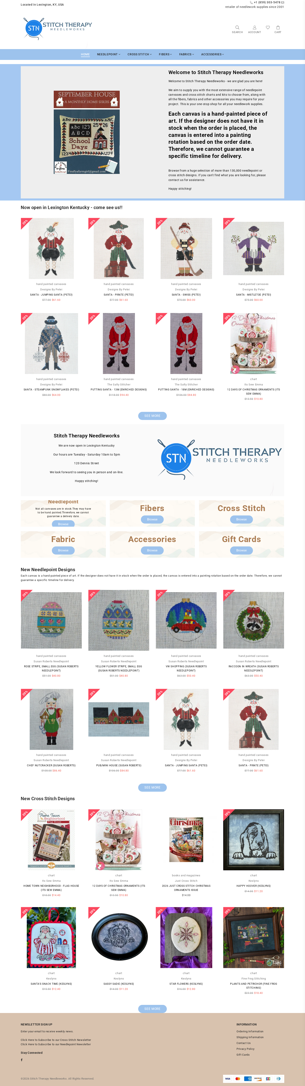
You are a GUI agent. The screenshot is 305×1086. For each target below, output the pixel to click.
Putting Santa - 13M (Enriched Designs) (119, 389)
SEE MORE (152, 416)
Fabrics (185, 54)
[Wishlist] (268, 29)
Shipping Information (250, 1037)
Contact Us (244, 1043)
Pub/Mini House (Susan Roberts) (119, 765)
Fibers (164, 54)
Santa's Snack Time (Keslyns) (51, 983)
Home (85, 54)
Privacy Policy (246, 1048)
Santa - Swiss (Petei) (186, 294)
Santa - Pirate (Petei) (119, 294)
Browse (63, 524)
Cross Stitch (139, 54)
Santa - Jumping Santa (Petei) (51, 294)
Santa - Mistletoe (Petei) (253, 294)
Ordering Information (250, 1031)
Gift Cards (243, 1054)
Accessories (211, 54)
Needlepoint (108, 54)
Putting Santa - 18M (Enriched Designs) (186, 389)
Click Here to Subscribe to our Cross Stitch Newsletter (56, 1039)
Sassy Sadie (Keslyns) (119, 983)
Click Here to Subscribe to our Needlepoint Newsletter (56, 1044)
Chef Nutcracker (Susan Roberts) (51, 765)
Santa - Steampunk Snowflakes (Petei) (51, 389)
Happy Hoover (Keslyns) (254, 885)
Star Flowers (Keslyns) (186, 983)
